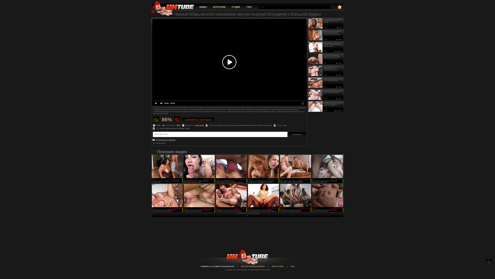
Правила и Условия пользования (217, 266)
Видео (203, 7)
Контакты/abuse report (253, 266)
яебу (285, 125)
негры (174, 128)
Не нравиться (177, 119)
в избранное (339, 7)
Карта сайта (278, 266)
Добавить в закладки (198, 120)
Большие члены (236, 125)
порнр (187, 128)
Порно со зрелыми (265, 125)
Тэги (249, 7)
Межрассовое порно (249, 125)
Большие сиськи (223, 125)
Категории (219, 7)
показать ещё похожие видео (247, 213)
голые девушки (165, 128)
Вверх (489, 262)
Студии (236, 7)
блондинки (180, 128)
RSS (292, 266)
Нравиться (156, 119)
